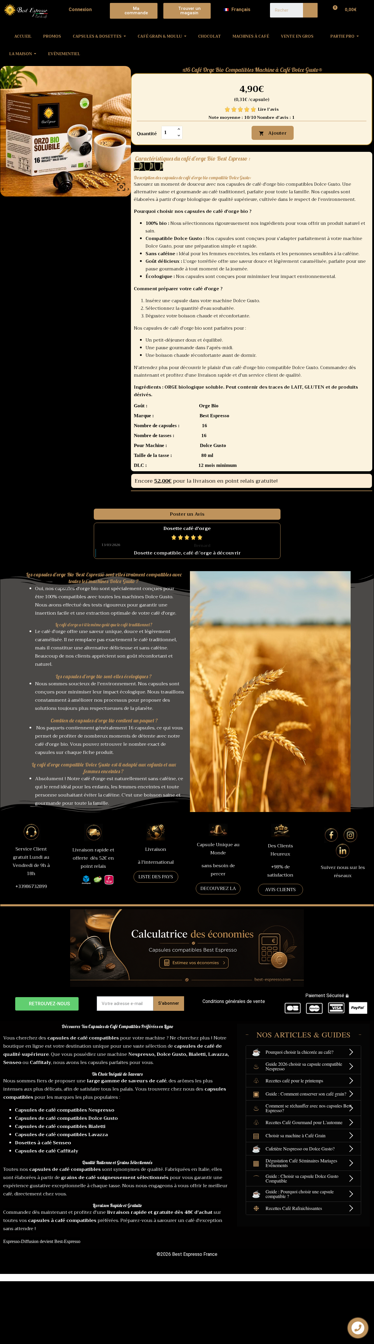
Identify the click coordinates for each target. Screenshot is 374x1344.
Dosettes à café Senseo (43, 1143)
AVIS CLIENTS (280, 890)
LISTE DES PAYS (155, 877)
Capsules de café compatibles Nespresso (64, 1110)
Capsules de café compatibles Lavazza (61, 1135)
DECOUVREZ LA (218, 888)
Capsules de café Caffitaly (46, 1151)
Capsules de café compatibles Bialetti (60, 1126)
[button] (133, 11)
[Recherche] (310, 10)
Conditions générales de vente (233, 1001)
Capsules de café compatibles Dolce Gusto (66, 1118)
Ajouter (273, 133)
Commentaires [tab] (117, 497)
